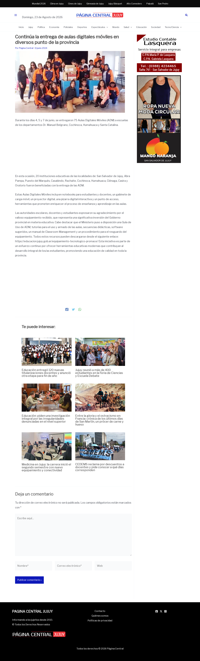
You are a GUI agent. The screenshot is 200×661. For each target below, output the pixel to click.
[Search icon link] (186, 15)
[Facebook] (66, 309)
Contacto (100, 611)
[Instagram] (165, 611)
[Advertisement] (73, 152)
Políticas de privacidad (100, 620)
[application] (106, 27)
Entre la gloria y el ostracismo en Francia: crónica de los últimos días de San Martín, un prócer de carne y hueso (99, 420)
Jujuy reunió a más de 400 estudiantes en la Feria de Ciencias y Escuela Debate (99, 373)
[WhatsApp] (79, 309)
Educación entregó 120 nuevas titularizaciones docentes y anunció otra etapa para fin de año (46, 373)
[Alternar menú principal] (15, 15)
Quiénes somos (100, 615)
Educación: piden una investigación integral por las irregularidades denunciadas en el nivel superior (46, 418)
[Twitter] (73, 309)
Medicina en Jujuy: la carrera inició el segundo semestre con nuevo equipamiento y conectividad (46, 467)
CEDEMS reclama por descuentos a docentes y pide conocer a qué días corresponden (99, 467)
